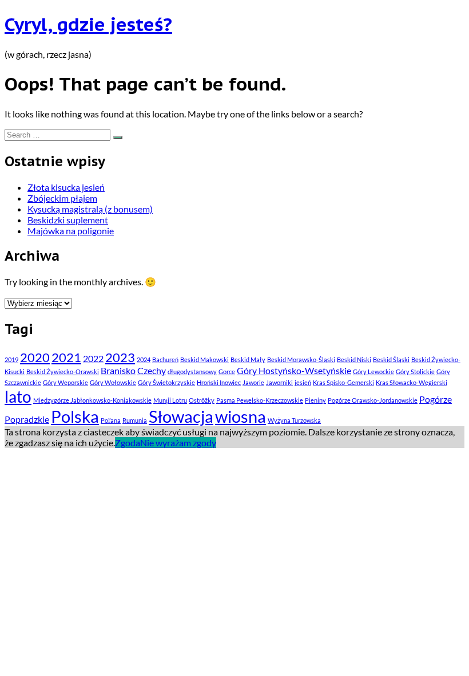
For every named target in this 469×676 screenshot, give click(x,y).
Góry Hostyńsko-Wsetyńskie (294, 370)
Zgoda (127, 442)
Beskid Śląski (391, 359)
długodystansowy (192, 371)
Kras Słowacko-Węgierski (411, 382)
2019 (11, 359)
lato (18, 396)
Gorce (226, 371)
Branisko (118, 370)
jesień (303, 382)
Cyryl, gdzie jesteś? (88, 24)
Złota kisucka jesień (66, 187)
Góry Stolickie (415, 371)
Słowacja (181, 416)
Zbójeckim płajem (62, 197)
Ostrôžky (201, 400)
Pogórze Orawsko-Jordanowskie (373, 400)
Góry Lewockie (373, 371)
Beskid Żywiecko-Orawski (62, 371)
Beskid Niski (354, 359)
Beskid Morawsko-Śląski (301, 359)
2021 (66, 357)
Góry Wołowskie (113, 382)
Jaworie (253, 382)
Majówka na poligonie (70, 230)
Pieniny (315, 400)
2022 (93, 358)
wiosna (240, 416)
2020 (35, 357)
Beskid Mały (247, 359)
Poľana (111, 420)
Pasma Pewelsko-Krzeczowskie (259, 400)
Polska (75, 416)
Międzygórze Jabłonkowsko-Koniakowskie (92, 400)
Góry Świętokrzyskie (166, 382)
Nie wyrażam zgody (178, 442)
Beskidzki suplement (67, 219)
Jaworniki (279, 382)
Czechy (151, 370)
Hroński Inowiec (219, 382)
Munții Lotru (170, 400)
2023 (120, 357)
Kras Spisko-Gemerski (343, 382)
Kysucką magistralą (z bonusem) (90, 208)
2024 (143, 359)
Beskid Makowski (204, 359)
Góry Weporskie (65, 382)
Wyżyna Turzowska (294, 420)
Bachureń (165, 359)
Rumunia (134, 420)
